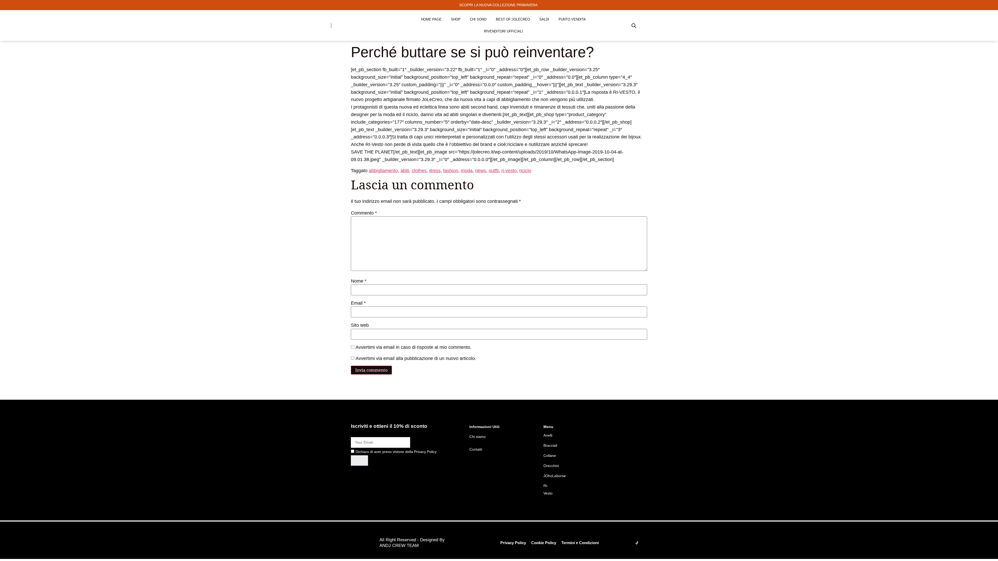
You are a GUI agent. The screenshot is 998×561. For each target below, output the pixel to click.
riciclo (525, 170)
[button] (499, 5)
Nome (358, 281)
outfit (494, 170)
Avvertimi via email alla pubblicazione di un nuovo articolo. (416, 358)
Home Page (431, 19)
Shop (456, 19)
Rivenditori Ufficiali (503, 31)
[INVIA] (359, 460)
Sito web (360, 325)
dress (435, 170)
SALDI (544, 19)
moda (466, 170)
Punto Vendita (572, 19)
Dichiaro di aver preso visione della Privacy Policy (396, 452)
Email (358, 303)
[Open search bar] (633, 25)
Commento (364, 213)
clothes (419, 170)
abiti (404, 170)
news (480, 170)
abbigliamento (383, 170)
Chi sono (478, 19)
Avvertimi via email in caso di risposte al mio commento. (413, 347)
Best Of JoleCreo (513, 19)
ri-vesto (509, 170)
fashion (450, 170)
